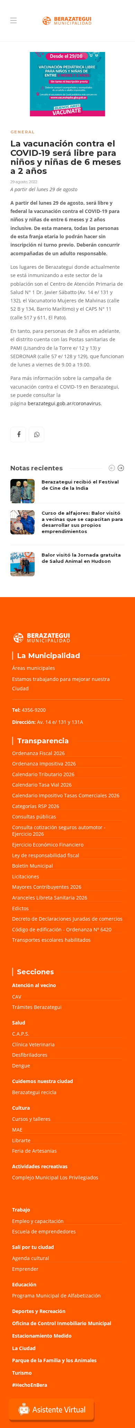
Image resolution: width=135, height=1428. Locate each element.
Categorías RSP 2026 (35, 806)
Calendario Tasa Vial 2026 (42, 784)
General (22, 132)
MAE (17, 1129)
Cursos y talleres (31, 1119)
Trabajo (21, 1209)
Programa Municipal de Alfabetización (56, 1295)
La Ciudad (24, 1348)
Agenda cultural (30, 1258)
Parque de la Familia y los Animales (54, 1360)
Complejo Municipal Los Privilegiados (55, 1177)
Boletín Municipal (32, 865)
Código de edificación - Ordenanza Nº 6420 (61, 929)
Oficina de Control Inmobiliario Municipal (61, 1323)
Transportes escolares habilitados (51, 940)
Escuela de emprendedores (44, 1231)
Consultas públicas (34, 816)
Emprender (25, 1269)
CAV (16, 996)
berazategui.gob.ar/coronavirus (64, 403)
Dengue (21, 1065)
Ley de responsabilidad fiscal (45, 855)
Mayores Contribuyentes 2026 (46, 887)
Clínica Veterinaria (33, 1044)
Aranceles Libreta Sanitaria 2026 (49, 897)
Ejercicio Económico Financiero (47, 844)
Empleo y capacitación (38, 1221)
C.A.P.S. (20, 1033)
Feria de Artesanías (34, 1150)
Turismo (22, 1372)
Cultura (21, 1108)
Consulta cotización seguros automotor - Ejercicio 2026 (59, 830)
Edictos (20, 908)
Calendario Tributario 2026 (43, 774)
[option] (67, 527)
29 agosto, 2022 (23, 181)
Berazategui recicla (34, 1092)
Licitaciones (25, 876)
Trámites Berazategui (37, 1007)
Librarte (21, 1140)
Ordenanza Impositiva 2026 (44, 763)
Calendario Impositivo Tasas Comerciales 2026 (65, 795)
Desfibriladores (29, 1055)
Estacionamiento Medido (42, 1335)
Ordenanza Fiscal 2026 (38, 753)
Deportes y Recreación (38, 1311)
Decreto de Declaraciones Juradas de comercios (67, 918)
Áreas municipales (33, 668)
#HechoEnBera (29, 1385)
